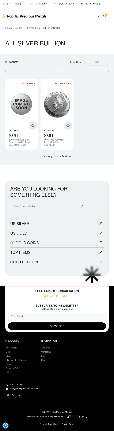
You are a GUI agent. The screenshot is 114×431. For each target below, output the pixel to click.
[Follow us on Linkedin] (19, 395)
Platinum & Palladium (16, 359)
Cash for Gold (12, 368)
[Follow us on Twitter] (13, 395)
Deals (8, 364)
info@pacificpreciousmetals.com (25, 388)
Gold (8, 351)
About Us (45, 347)
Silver (8, 355)
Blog (43, 359)
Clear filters (75, 61)
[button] (5, 425)
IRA (7, 372)
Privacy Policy (68, 424)
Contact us (46, 351)
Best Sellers (11, 347)
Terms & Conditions (49, 424)
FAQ (43, 355)
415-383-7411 (57, 296)
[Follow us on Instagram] (7, 395)
